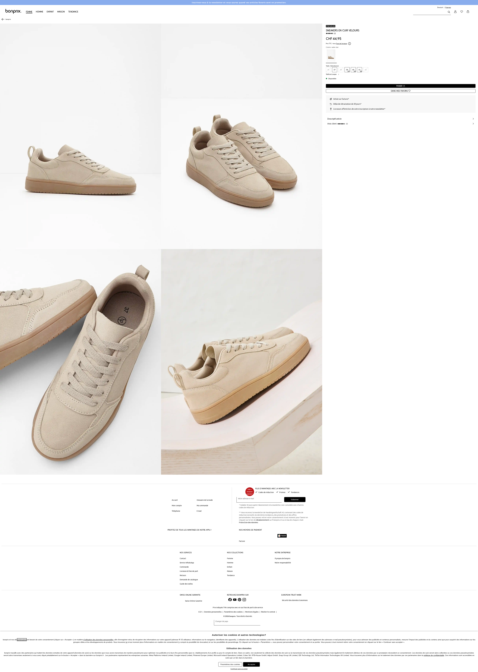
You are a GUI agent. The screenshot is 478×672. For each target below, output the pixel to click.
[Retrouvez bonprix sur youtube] (235, 599)
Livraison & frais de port (189, 571)
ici (126, 642)
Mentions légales (252, 612)
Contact (183, 558)
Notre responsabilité (283, 563)
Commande (184, 567)
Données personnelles (213, 612)
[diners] (256, 535)
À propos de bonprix (282, 558)
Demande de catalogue (189, 580)
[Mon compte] (455, 13)
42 (366, 70)
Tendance (73, 11)
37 (335, 70)
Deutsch (440, 7)
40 (353, 70)
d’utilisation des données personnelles (98, 640)
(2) (335, 33)
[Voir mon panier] (468, 13)
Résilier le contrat (268, 612)
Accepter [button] (251, 664)
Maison (61, 11)
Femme (29, 11)
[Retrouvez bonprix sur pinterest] (239, 599)
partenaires (21, 640)
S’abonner (295, 500)
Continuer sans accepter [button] (239, 669)
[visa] (249, 535)
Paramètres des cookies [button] (230, 664)
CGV (200, 612)
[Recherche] (449, 12)
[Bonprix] (13, 13)
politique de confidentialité (434, 655)
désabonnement (262, 520)
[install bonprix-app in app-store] (176, 536)
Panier (399, 86)
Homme (39, 11)
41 (359, 70)
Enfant (50, 11)
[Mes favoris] (462, 13)
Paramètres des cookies (233, 612)
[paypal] (271, 536)
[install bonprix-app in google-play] (194, 536)
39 (347, 70)
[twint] (282, 535)
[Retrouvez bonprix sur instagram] (244, 599)
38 (341, 70)
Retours (183, 575)
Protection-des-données (248, 522)
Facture (242, 541)
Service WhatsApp (187, 563)
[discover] (263, 535)
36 (328, 70)
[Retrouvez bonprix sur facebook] (230, 599)
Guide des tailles (186, 584)
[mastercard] (242, 536)
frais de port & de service (253, 607)
